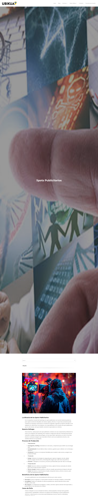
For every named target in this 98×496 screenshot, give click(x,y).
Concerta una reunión (90, 3)
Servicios (64, 3)
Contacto (81, 3)
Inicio (55, 3)
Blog (59, 3)
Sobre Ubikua (73, 3)
